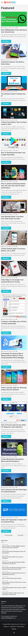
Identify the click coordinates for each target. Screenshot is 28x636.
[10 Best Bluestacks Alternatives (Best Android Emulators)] (14, 447)
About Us (6, 626)
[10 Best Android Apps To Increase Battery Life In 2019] (14, 238)
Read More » (6, 41)
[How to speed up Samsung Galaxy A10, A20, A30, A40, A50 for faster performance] (14, 172)
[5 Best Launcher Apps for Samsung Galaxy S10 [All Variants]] (14, 377)
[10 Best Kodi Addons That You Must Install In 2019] (14, 112)
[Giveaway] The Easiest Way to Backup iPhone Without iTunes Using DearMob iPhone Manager (12, 356)
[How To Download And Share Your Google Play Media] (14, 142)
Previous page (8, 535)
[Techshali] (10, 2)
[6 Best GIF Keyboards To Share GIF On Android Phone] (14, 510)
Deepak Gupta (5, 27)
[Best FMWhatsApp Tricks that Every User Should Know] (14, 19)
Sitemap (14, 629)
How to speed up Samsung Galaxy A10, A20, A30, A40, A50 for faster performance (13, 186)
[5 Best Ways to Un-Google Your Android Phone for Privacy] (14, 268)
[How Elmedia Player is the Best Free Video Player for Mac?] (14, 206)
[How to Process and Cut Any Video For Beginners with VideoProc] (14, 411)
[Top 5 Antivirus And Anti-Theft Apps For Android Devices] (14, 479)
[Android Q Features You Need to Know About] (14, 51)
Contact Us (13, 626)
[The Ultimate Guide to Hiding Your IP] (14, 83)
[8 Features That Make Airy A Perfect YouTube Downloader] (14, 306)
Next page (20, 535)
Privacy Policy (20, 626)
